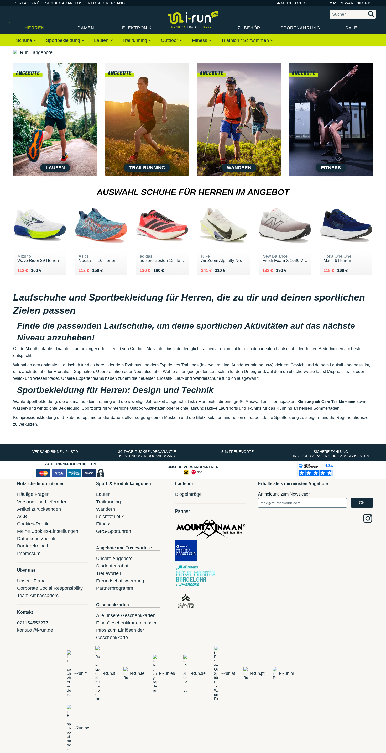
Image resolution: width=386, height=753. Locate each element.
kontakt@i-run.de (35, 630)
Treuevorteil (108, 573)
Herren (35, 28)
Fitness (200, 40)
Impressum (28, 553)
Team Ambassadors (38, 595)
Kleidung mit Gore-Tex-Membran (327, 401)
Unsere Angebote (114, 558)
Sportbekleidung (63, 40)
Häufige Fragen (33, 494)
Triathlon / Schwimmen (245, 40)
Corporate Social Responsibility (50, 588)
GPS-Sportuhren (113, 531)
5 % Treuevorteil (239, 452)
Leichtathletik (110, 516)
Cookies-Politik (32, 523)
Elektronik (137, 28)
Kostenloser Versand (95, 3)
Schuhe (24, 40)
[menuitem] (26, 40)
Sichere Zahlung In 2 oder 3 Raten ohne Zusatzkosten (331, 454)
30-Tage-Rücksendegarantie (40, 3)
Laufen (102, 40)
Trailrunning (135, 40)
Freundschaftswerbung (120, 580)
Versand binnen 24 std (55, 452)
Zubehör (249, 28)
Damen (85, 28)
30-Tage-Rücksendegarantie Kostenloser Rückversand (147, 454)
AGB (22, 516)
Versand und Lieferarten (42, 501)
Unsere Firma (31, 580)
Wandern (105, 509)
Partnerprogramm (114, 588)
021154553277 (32, 622)
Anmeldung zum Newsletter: (284, 494)
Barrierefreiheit (32, 546)
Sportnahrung (300, 28)
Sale (351, 28)
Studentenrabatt (113, 565)
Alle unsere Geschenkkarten (125, 615)
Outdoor (170, 40)
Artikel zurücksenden (39, 509)
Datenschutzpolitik (36, 538)
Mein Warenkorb (352, 3)
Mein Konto (294, 3)
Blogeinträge (188, 494)
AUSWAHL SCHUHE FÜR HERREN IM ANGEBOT (193, 192)
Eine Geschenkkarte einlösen (127, 622)
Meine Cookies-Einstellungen (47, 531)
